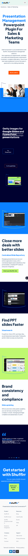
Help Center (19, 535)
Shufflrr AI (6, 514)
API (17, 525)
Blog (17, 514)
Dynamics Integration (7, 526)
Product (6, 511)
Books (18, 519)
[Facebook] (14, 551)
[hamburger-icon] (25, 3)
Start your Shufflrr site (13, 487)
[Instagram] (17, 551)
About (5, 535)
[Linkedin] (10, 551)
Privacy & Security (20, 538)
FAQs (17, 522)
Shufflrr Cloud (7, 516)
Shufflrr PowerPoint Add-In (8, 521)
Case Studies (19, 516)
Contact (6, 541)
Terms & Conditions (9, 547)
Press (5, 538)
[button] (9, 457)
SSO (17, 541)
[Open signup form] (27, 278)
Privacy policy (20, 547)
